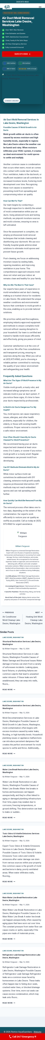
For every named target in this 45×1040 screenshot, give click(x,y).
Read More (9, 690)
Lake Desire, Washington (13, 637)
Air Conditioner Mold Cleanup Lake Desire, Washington (11, 618)
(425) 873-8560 (22, 2)
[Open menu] (40, 7)
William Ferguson (11, 649)
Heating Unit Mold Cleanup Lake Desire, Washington (33, 618)
